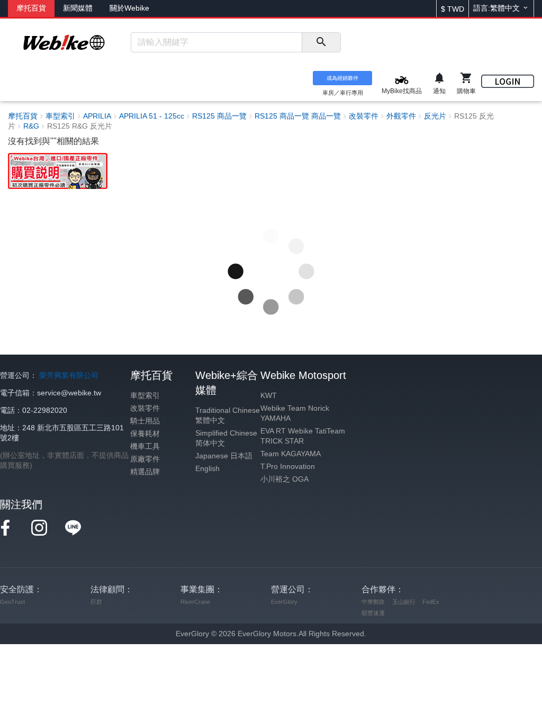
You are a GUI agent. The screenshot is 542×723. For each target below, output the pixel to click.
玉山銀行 (403, 602)
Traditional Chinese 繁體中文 (227, 415)
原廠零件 (145, 459)
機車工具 (145, 446)
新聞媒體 (78, 8)
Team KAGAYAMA (290, 454)
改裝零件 (145, 408)
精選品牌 (145, 472)
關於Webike (129, 8)
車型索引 (145, 396)
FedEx (430, 602)
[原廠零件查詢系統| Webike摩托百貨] (57, 170)
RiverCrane (195, 602)
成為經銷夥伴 (342, 78)
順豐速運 (373, 613)
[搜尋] (321, 42)
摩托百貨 (31, 8)
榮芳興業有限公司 (68, 375)
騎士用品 (145, 421)
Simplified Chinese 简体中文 (226, 438)
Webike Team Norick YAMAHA (294, 413)
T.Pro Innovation (287, 467)
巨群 (96, 602)
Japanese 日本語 (223, 456)
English (207, 469)
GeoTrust (12, 602)
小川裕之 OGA (284, 479)
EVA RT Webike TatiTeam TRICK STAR (302, 436)
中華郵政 (373, 602)
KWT (268, 396)
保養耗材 (145, 434)
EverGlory (284, 602)
